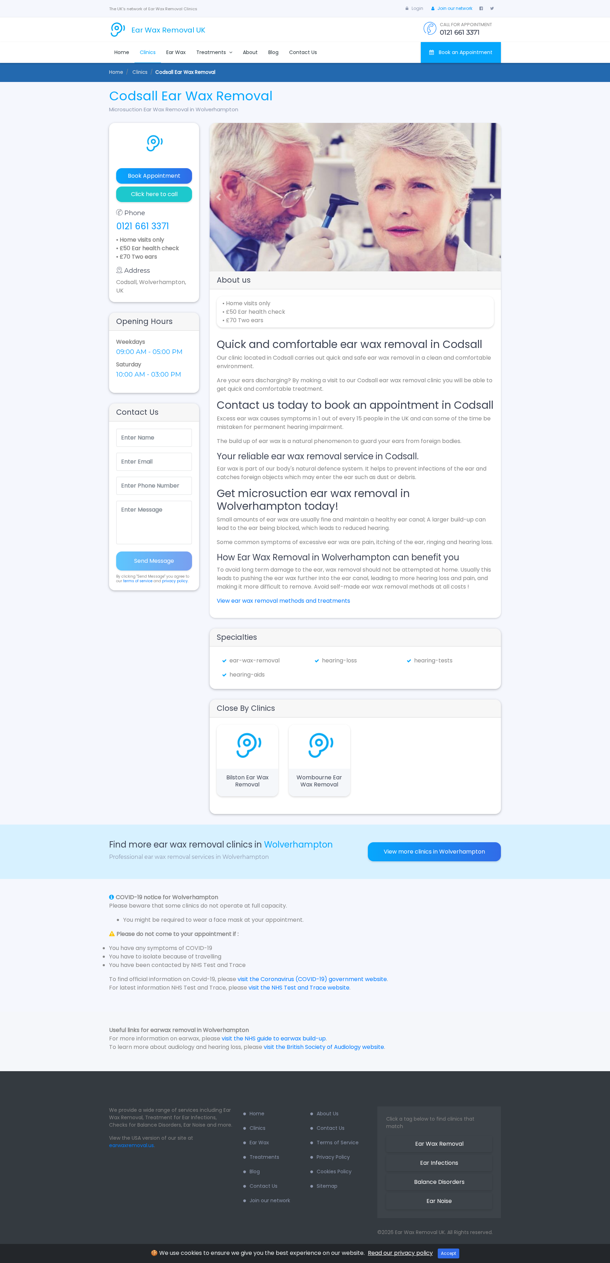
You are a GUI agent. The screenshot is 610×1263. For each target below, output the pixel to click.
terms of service (137, 581)
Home (121, 52)
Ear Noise (439, 1201)
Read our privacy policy (400, 1253)
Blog (273, 52)
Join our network (454, 8)
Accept (448, 1253)
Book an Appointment (464, 52)
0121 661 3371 (142, 226)
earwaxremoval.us (131, 1145)
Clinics (148, 52)
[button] (216, 197)
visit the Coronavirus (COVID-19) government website (312, 979)
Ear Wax (176, 52)
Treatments (211, 52)
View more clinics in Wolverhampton (434, 852)
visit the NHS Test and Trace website (299, 988)
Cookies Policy (334, 1171)
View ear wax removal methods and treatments (283, 601)
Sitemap (327, 1186)
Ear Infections (439, 1163)
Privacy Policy (333, 1157)
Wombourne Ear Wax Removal (319, 781)
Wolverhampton (298, 844)
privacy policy (175, 581)
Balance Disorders (439, 1182)
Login (417, 8)
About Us (328, 1113)
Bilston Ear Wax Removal (247, 781)
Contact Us (303, 52)
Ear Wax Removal (439, 1144)
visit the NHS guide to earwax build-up (274, 1038)
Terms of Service (338, 1142)
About (250, 52)
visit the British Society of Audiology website (324, 1047)
